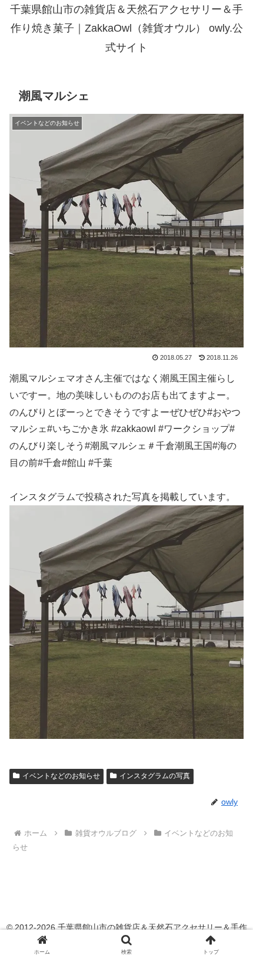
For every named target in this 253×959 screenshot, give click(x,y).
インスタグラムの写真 (154, 776)
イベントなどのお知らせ (61, 776)
